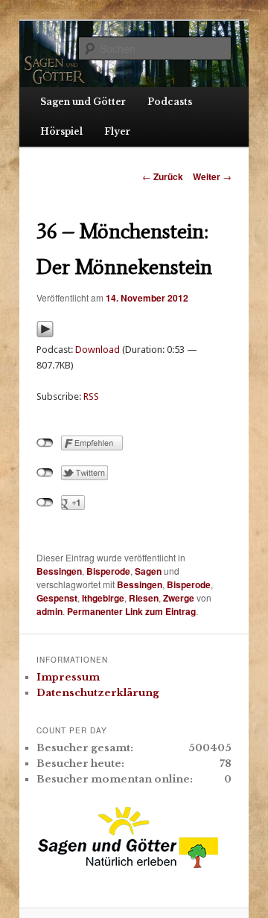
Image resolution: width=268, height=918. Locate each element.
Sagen (148, 571)
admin (49, 611)
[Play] (45, 334)
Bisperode (108, 571)
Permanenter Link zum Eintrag (131, 611)
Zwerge (178, 598)
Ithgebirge (103, 598)
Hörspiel (61, 131)
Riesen (144, 598)
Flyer (117, 131)
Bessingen (59, 571)
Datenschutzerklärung (97, 692)
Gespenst (56, 598)
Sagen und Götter (83, 101)
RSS (91, 396)
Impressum (68, 677)
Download (97, 349)
